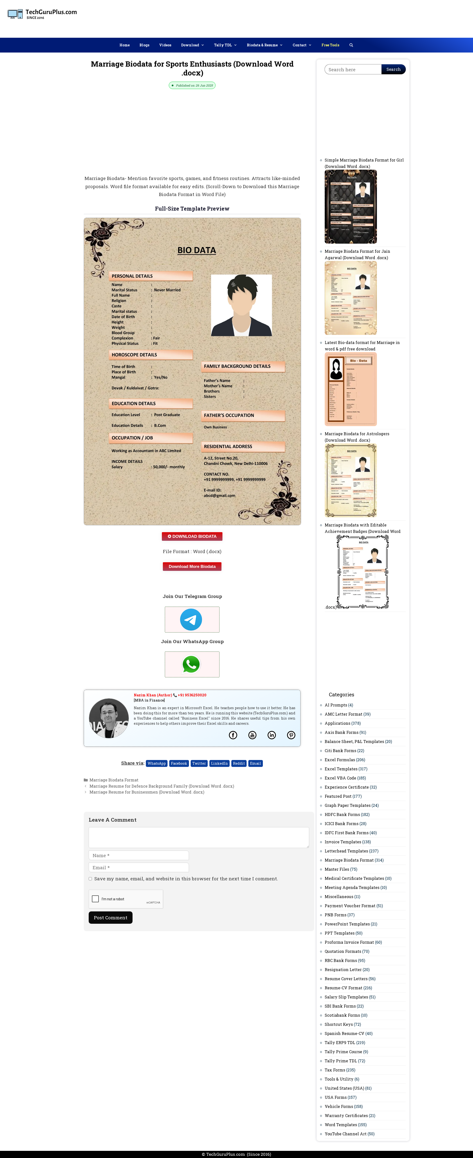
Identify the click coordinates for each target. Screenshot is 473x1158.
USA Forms (336, 1097)
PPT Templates (340, 933)
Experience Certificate (347, 787)
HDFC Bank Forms (342, 814)
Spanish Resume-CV (344, 1033)
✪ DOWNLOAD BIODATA (192, 536)
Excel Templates (341, 768)
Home (124, 45)
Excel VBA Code (340, 777)
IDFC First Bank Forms (347, 832)
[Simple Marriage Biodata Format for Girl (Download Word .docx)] (351, 242)
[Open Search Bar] (351, 45)
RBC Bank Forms (341, 960)
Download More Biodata (192, 566)
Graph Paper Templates (348, 805)
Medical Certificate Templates (354, 878)
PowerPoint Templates (347, 923)
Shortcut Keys (339, 1024)
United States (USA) (344, 1088)
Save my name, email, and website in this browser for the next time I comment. (186, 878)
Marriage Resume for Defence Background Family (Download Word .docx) (161, 786)
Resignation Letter (343, 969)
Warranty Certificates (346, 1115)
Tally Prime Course (343, 1051)
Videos (165, 45)
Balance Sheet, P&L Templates (354, 741)
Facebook (179, 763)
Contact (299, 45)
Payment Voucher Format (350, 905)
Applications (337, 723)
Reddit (239, 763)
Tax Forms (335, 1069)
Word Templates (341, 1124)
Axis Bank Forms (341, 732)
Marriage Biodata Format (113, 779)
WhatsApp (157, 763)
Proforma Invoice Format (349, 942)
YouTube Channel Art (346, 1133)
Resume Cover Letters (346, 978)
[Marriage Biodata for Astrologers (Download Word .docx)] (351, 515)
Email (255, 763)
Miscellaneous (339, 896)
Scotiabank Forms (342, 1015)
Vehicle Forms (339, 1106)
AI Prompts (336, 704)
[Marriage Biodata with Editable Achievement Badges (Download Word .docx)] (363, 607)
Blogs (144, 45)
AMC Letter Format (343, 714)
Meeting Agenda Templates (352, 887)
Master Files (337, 869)
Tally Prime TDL (341, 1060)
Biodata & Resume (262, 45)
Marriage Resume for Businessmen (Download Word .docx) (146, 792)
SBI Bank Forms (340, 1006)
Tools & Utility (339, 1079)
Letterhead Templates (346, 850)
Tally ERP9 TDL (340, 1042)
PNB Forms (335, 914)
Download (190, 45)
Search (394, 69)
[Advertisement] (379, 18)
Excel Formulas (340, 759)
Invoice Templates (343, 841)
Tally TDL (223, 45)
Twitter (199, 763)
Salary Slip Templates (346, 996)
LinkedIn (219, 763)
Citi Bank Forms (340, 750)
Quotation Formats (343, 951)
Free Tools (330, 45)
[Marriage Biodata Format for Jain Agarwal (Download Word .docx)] (351, 333)
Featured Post (338, 796)
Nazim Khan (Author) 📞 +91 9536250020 (170, 695)
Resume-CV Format (343, 987)
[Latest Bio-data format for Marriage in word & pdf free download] (351, 424)
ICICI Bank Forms (341, 823)
